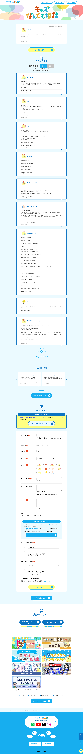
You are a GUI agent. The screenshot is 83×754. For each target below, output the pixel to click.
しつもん (26, 547)
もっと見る (41, 390)
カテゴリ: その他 (23, 710)
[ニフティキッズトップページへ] (13, 2)
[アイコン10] (46, 472)
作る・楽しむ (45, 695)
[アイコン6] (46, 468)
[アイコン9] (39, 472)
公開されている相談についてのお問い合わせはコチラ (41, 357)
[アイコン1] (39, 465)
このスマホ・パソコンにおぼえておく (31, 578)
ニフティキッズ (9, 710)
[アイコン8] (59, 468)
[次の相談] (67, 379)
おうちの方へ (71, 2)
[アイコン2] (46, 465)
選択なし (47, 445)
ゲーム (23, 695)
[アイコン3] (52, 465)
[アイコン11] (52, 472)
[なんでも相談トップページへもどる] (41, 12)
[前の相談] (16, 379)
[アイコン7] (52, 468)
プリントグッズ (59, 695)
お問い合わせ (59, 2)
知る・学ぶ (33, 695)
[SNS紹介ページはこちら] (41, 722)
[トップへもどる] (81, 751)
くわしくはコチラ (47, 581)
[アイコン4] (59, 465)
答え (25, 551)
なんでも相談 (15, 710)
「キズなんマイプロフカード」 (32, 528)
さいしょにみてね (46, 2)
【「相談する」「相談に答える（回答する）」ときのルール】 (32, 418)
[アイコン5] (39, 468)
